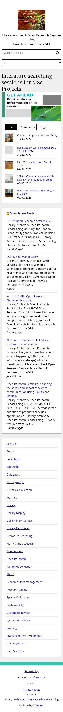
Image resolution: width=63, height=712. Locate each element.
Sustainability (15, 605)
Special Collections (18, 597)
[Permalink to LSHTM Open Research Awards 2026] (9, 164)
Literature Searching (19, 536)
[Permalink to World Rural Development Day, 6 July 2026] (9, 193)
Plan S (10, 574)
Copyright (13, 467)
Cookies (31, 683)
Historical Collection (19, 490)
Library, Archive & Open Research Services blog (31, 37)
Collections (13, 459)
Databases (13, 474)
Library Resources (18, 528)
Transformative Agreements (24, 636)
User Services (15, 651)
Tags (43, 127)
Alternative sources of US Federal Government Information (28, 342)
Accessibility (32, 671)
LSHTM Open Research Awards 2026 (29, 221)
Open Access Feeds (22, 213)
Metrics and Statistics (20, 543)
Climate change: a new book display (37, 135)
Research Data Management (25, 582)
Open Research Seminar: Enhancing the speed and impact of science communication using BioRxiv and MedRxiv (29, 390)
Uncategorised (16, 643)
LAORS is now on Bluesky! (22, 257)
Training (12, 628)
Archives (12, 444)
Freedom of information (32, 677)
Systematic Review (18, 613)
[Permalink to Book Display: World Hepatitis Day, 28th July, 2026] (9, 150)
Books (10, 451)
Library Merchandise (20, 520)
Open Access (15, 551)
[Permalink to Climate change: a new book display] (9, 137)
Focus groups (15, 482)
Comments (28, 127)
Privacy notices (31, 689)
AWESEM (38, 705)
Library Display (16, 513)
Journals (12, 497)
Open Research (16, 559)
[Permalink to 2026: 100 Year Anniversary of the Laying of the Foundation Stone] (9, 178)
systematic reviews (18, 620)
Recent (11, 127)
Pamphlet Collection (19, 566)
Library (11, 505)
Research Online (17, 589)
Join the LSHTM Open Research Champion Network (26, 298)
